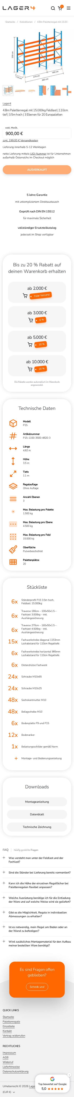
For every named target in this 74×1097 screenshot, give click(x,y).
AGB (5, 1057)
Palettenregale (11, 1021)
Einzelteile (9, 1026)
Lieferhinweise (11, 1067)
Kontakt (7, 1031)
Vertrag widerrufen (14, 1035)
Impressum (9, 1053)
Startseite (8, 1017)
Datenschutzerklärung (16, 1071)
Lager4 (7, 103)
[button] (53, 8)
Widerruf (8, 1062)
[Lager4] (19, 8)
